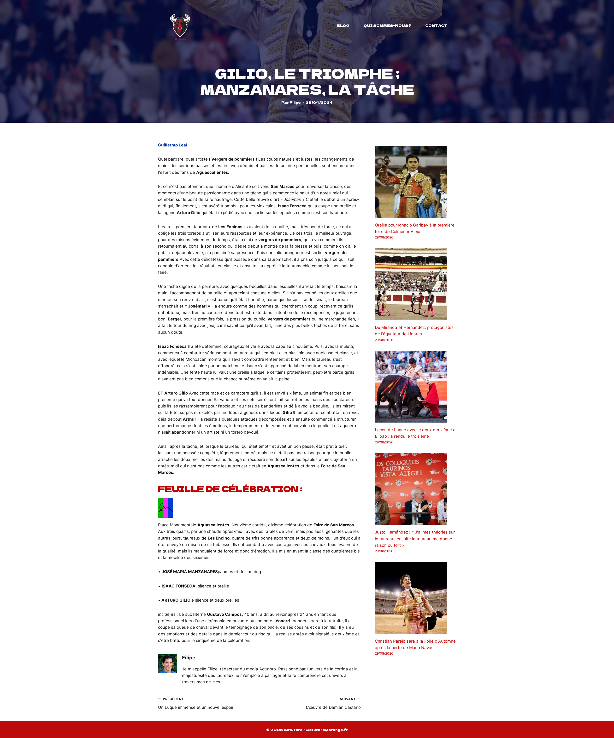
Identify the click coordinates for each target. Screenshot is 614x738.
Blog (343, 25)
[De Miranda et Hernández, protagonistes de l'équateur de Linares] (415, 284)
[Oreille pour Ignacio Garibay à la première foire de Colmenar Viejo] (415, 182)
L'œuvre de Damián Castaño (333, 703)
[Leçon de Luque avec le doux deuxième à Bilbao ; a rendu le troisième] (415, 387)
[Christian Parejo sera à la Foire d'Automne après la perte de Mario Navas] (415, 598)
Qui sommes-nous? (387, 25)
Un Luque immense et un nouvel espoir (195, 703)
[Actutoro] (180, 25)
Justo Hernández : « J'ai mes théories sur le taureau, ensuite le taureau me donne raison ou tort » (415, 538)
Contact (436, 25)
